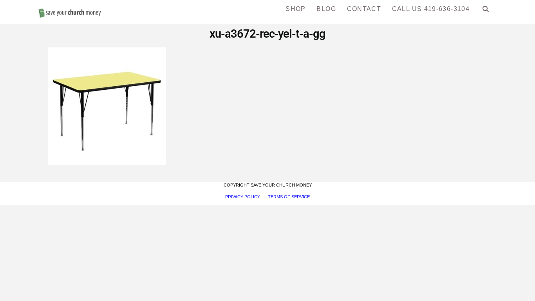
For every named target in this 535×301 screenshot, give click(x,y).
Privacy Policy (242, 196)
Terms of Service (289, 196)
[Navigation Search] (486, 12)
